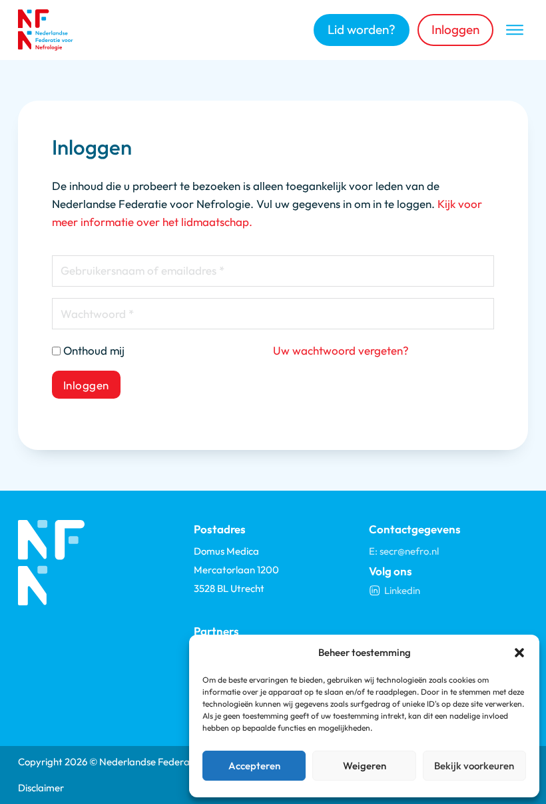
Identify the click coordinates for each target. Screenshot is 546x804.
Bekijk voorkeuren (474, 765)
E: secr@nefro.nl (404, 551)
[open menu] (514, 30)
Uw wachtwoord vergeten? (341, 350)
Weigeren (364, 765)
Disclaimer (41, 787)
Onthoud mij (94, 350)
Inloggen (455, 29)
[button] (519, 652)
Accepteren (254, 765)
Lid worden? (362, 29)
